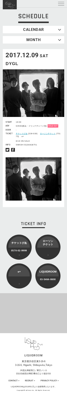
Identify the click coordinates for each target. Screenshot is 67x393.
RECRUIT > (30, 380)
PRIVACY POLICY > (50, 380)
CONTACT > (13, 380)
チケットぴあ (22, 134)
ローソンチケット (48, 134)
